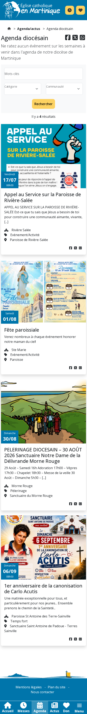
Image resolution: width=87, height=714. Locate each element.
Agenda (40, 711)
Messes (24, 711)
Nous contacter (42, 692)
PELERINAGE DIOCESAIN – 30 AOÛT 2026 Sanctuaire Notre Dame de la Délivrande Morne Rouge (43, 455)
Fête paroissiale (21, 330)
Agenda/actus (28, 28)
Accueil (8, 711)
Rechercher (43, 104)
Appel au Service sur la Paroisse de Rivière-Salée (42, 197)
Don (66, 711)
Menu (79, 711)
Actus (54, 711)
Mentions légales (29, 687)
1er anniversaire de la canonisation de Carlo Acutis (43, 588)
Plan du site (56, 687)
